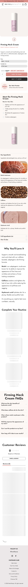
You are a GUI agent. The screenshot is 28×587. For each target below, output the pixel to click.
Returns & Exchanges (14, 568)
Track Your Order (14, 566)
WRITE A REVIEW (14, 458)
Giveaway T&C (14, 579)
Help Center (14, 563)
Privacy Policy (14, 576)
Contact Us (14, 571)
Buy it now (17, 79)
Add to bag (17, 74)
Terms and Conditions (14, 574)
